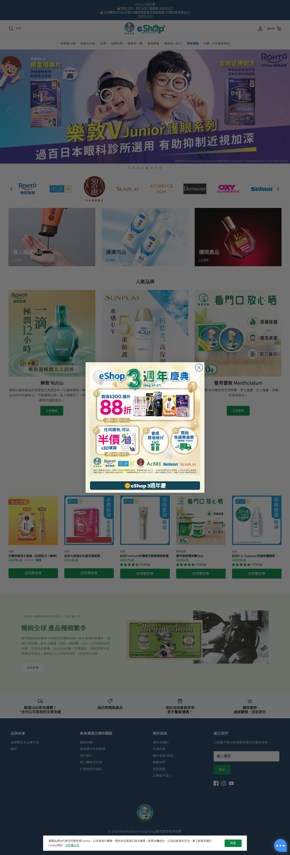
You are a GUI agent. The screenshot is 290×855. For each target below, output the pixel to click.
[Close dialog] (199, 367)
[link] (145, 420)
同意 (233, 843)
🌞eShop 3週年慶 (145, 486)
